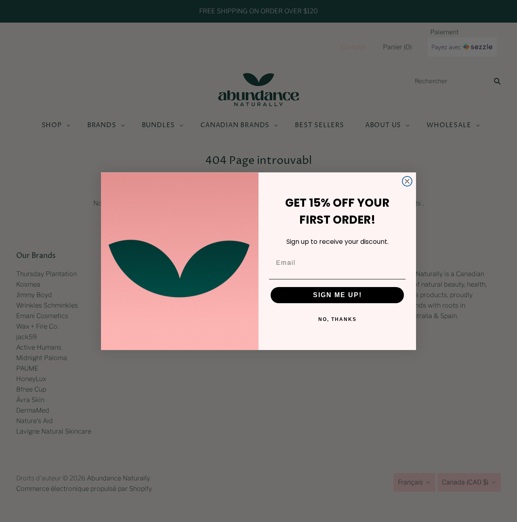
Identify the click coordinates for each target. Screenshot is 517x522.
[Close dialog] (407, 181)
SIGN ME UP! (337, 294)
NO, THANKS (337, 319)
